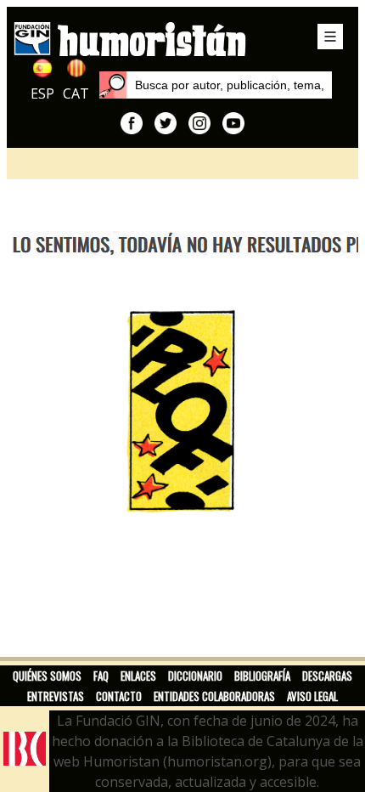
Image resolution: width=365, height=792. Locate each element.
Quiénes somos (47, 675)
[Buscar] (112, 85)
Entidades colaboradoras (214, 695)
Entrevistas (55, 695)
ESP (42, 93)
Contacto (119, 695)
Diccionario (195, 675)
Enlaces (138, 675)
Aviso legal (312, 695)
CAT (76, 93)
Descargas (327, 675)
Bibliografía (262, 675)
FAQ (101, 675)
